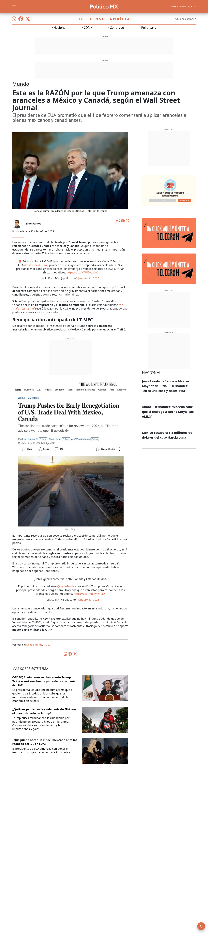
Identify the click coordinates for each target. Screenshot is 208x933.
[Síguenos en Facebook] (20, 18)
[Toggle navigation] (14, 6)
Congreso (117, 27)
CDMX (88, 27)
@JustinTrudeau (67, 586)
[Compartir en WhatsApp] (118, 220)
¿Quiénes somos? (185, 19)
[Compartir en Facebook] (123, 220)
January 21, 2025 (88, 278)
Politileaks (148, 27)
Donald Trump (34, 644)
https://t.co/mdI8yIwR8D (89, 594)
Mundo (20, 83)
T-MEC (47, 644)
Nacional (59, 27)
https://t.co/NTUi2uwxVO (82, 272)
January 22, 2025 (88, 600)
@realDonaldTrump (36, 265)
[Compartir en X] (127, 220)
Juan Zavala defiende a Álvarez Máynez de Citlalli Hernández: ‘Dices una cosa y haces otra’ (165, 386)
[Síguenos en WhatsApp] (14, 18)
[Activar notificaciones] (201, 926)
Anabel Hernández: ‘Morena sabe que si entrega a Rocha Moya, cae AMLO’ (168, 411)
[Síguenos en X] (27, 18)
